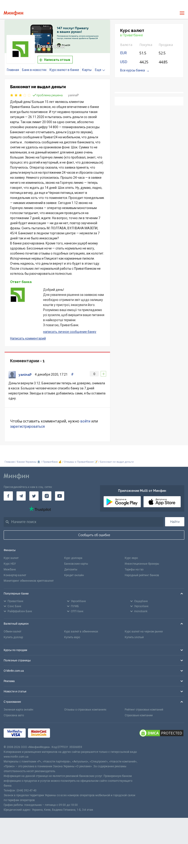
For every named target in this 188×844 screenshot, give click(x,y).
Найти (175, 522)
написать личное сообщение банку (69, 332)
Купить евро (72, 637)
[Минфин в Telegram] (21, 496)
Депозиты (70, 569)
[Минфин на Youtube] (59, 496)
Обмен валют (12, 631)
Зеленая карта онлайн (18, 709)
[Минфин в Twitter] (34, 496)
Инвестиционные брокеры (142, 563)
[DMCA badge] (161, 733)
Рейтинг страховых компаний (144, 709)
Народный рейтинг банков (142, 575)
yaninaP (73, 95)
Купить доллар (13, 637)
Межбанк (10, 569)
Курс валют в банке (64, 70)
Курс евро (131, 558)
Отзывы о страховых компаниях (85, 709)
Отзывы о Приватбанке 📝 (81, 461)
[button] (100, 29)
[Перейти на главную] (13, 13)
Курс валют (11, 558)
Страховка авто (14, 715)
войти (85, 421)
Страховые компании (139, 715)
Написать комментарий (28, 338)
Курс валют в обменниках (81, 631)
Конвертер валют (15, 575)
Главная (13, 70)
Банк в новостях (34, 70)
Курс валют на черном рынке (144, 631)
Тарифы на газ (134, 569)
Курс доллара (73, 558)
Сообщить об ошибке (94, 535)
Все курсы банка (132, 70)
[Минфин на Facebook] (8, 496)
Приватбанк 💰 (52, 461)
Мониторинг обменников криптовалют (29, 580)
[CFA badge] (62, 733)
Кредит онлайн (74, 575)
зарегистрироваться (27, 426)
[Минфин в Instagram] (46, 496)
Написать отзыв (56, 60)
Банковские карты (76, 563)
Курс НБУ (10, 563)
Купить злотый (134, 637)
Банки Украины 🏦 (28, 461)
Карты (86, 70)
